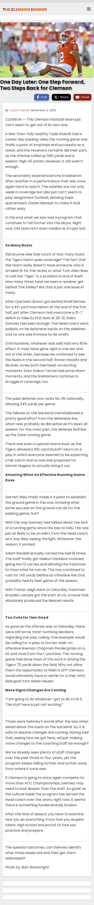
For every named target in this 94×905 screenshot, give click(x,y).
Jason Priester (20, 110)
